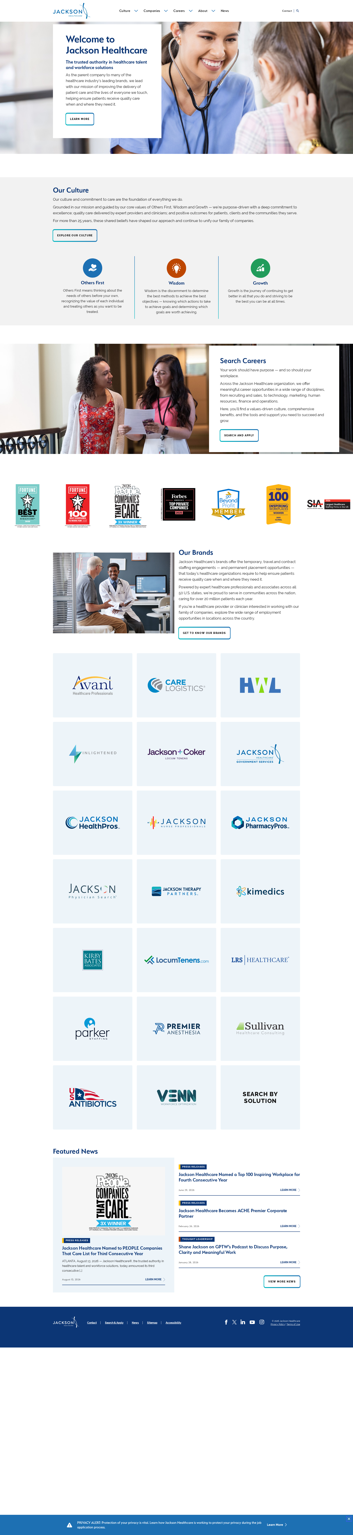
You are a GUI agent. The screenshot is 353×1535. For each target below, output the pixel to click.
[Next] (299, 505)
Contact (287, 10)
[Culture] (136, 11)
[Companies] (166, 11)
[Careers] (191, 11)
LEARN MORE (155, 1279)
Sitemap (152, 1322)
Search (297, 11)
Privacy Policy (278, 1324)
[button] (349, 1519)
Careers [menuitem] (179, 11)
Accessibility (173, 1322)
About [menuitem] (203, 11)
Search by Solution (260, 1097)
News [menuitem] (225, 11)
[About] (213, 11)
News (135, 1322)
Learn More (275, 1525)
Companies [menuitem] (152, 11)
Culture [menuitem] (124, 11)
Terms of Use (293, 1324)
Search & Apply (114, 1322)
